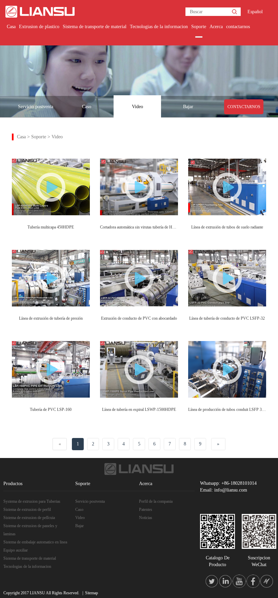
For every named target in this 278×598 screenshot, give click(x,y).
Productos (12, 483)
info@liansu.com (230, 490)
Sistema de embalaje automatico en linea (35, 542)
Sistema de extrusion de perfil (27, 509)
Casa (11, 26)
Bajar (188, 106)
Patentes (145, 509)
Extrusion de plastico (39, 26)
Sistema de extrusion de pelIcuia (29, 517)
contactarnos (238, 26)
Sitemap (91, 593)
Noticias (145, 517)
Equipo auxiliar (15, 550)
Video (137, 106)
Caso (86, 106)
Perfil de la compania (156, 501)
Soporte (198, 26)
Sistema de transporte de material (94, 26)
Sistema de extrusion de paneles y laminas (30, 529)
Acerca (216, 26)
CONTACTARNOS (243, 106)
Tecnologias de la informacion (159, 26)
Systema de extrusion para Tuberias (31, 501)
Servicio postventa (35, 106)
